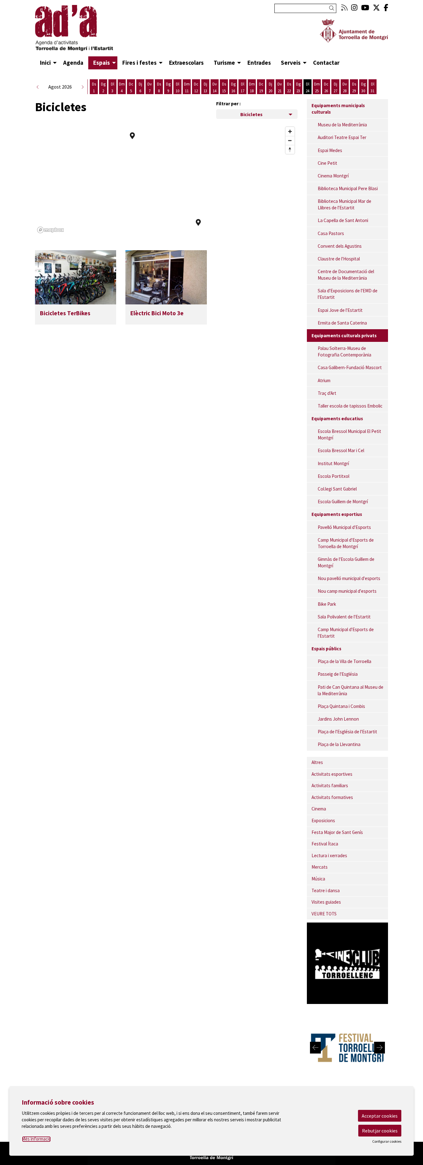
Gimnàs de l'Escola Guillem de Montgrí (346, 562)
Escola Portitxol (333, 476)
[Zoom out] (290, 140)
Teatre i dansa (326, 890)
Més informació (36, 1139)
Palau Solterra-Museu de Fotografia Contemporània (344, 351)
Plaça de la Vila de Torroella (344, 661)
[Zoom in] (290, 131)
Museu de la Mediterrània (342, 125)
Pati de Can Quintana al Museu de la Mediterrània (350, 690)
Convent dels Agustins (340, 246)
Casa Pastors (331, 233)
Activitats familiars (330, 785)
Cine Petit (327, 163)
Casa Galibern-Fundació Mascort (350, 367)
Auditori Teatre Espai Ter (342, 137)
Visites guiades (326, 902)
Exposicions (323, 820)
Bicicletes (251, 114)
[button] (332, 8)
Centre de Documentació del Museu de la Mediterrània (346, 274)
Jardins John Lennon (338, 719)
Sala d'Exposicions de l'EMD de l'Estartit (347, 294)
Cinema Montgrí (333, 176)
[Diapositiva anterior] (315, 1048)
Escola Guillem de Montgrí (343, 501)
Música (318, 879)
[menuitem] (344, 7)
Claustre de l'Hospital (339, 259)
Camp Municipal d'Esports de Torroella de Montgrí (346, 543)
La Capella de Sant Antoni (343, 220)
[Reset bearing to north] (290, 149)
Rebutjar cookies (380, 1131)
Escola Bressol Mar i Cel (341, 450)
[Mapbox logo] (50, 229)
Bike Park (327, 604)
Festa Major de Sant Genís (337, 832)
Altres (317, 762)
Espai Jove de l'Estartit (340, 310)
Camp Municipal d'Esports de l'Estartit (346, 632)
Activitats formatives (332, 797)
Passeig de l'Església (338, 674)
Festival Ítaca (325, 844)
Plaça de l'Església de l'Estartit (347, 732)
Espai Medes (330, 150)
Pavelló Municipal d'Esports (344, 527)
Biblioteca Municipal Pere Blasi (348, 188)
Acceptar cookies (380, 1116)
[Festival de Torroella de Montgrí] (347, 1047)
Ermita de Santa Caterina (342, 323)
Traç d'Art (327, 393)
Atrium (324, 380)
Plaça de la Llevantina (339, 744)
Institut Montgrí (333, 463)
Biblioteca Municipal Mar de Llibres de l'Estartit (344, 204)
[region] (166, 179)
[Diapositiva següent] (379, 1048)
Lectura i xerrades (329, 855)
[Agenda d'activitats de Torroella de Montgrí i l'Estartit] (90, 30)
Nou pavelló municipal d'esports (349, 578)
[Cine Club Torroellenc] (347, 962)
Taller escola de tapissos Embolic (350, 406)
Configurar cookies (386, 1141)
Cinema (319, 809)
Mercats (320, 867)
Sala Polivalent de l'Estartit (344, 617)
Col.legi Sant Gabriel (337, 489)
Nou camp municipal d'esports (347, 591)
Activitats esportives (332, 774)
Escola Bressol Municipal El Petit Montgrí (349, 434)
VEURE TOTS (324, 914)
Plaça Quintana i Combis (341, 706)
